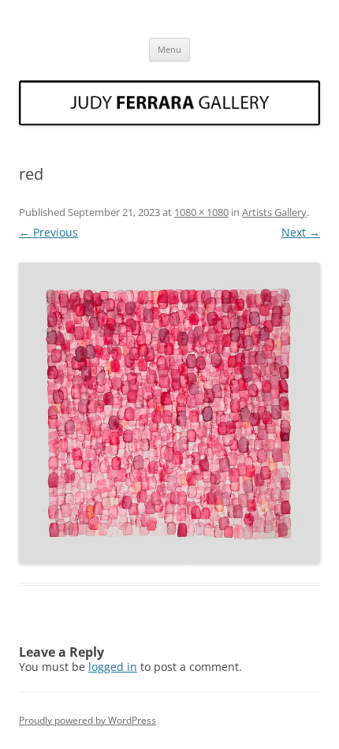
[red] (169, 413)
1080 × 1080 (201, 212)
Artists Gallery (274, 212)
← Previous (48, 232)
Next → (300, 232)
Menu (169, 49)
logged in (112, 666)
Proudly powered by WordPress (87, 720)
